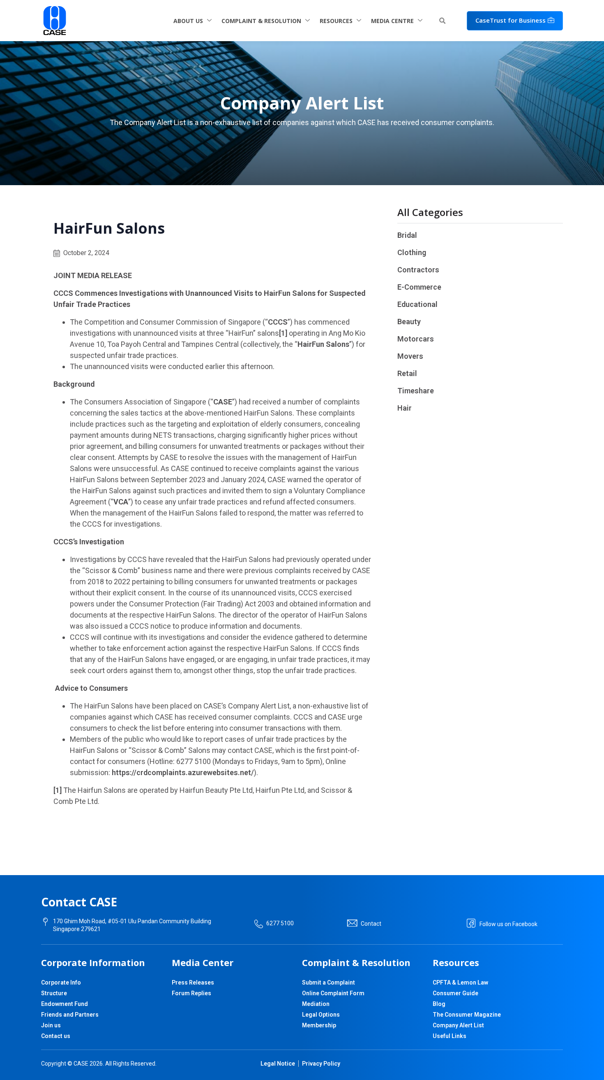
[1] (283, 333)
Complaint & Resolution (261, 21)
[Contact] (352, 923)
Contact (371, 923)
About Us (188, 21)
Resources (336, 21)
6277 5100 (280, 923)
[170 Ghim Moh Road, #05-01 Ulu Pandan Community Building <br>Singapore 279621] (45, 921)
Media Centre (392, 21)
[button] (442, 21)
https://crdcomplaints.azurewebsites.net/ (183, 772)
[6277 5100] (258, 924)
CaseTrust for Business (510, 20)
